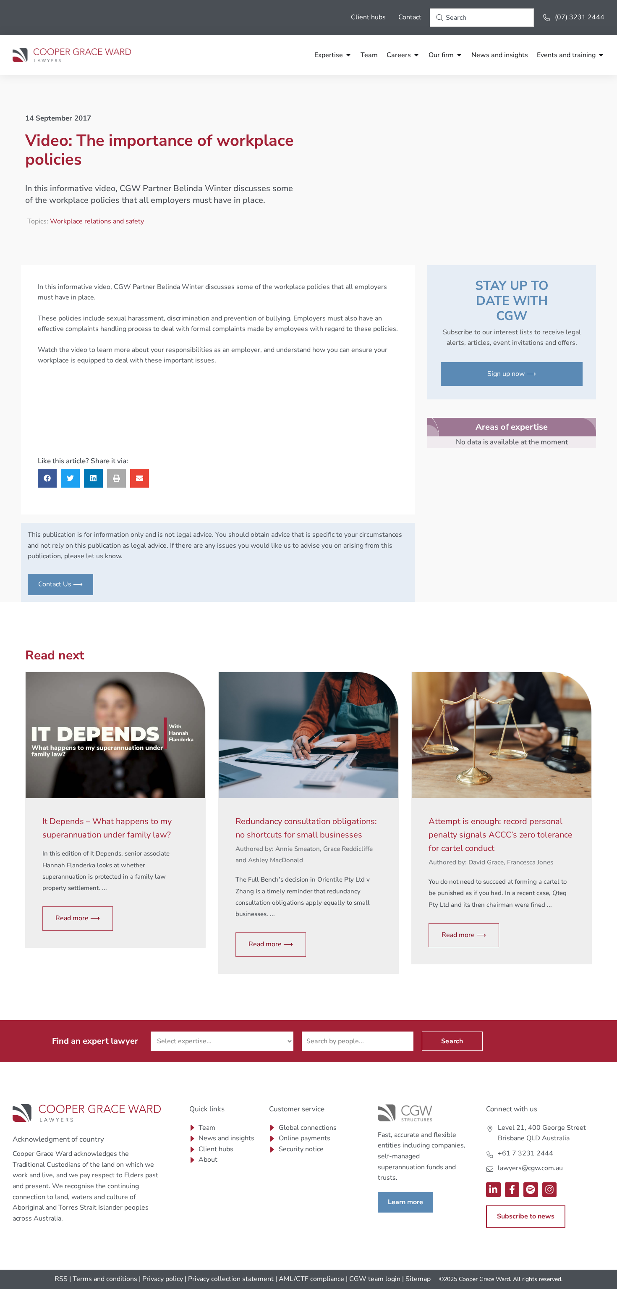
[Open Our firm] (459, 55)
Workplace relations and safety (97, 221)
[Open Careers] (416, 55)
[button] (47, 478)
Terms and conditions (105, 1279)
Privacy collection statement (231, 1279)
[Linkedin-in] (493, 1189)
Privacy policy (162, 1279)
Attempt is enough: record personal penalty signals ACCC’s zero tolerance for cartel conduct (501, 835)
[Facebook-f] (512, 1189)
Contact (409, 17)
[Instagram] (549, 1189)
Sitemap (418, 1279)
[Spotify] (530, 1189)
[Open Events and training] (601, 55)
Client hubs (368, 17)
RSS (61, 1279)
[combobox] (482, 17)
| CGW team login (373, 1279)
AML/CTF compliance (311, 1279)
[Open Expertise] (348, 55)
